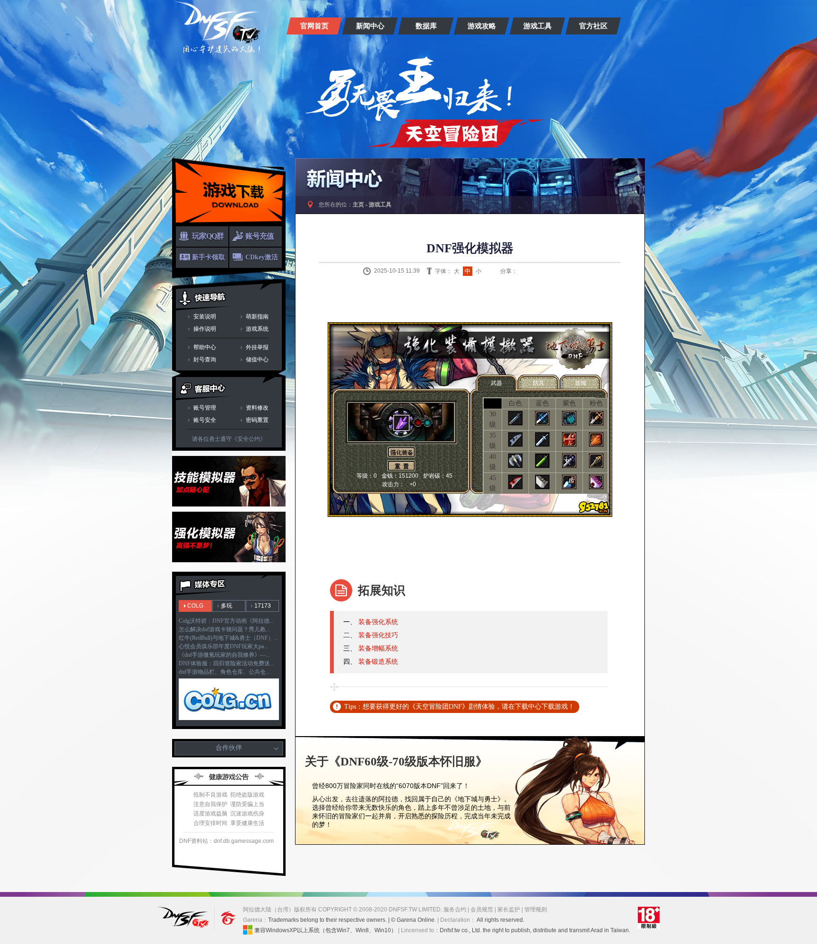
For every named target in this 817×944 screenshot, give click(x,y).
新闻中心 (370, 26)
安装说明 (204, 316)
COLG (195, 605)
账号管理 (204, 407)
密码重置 (257, 420)
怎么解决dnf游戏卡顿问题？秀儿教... (224, 629)
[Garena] (223, 918)
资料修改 (257, 407)
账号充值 (259, 236)
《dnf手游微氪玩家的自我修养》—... (224, 655)
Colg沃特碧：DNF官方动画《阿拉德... (226, 621)
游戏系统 (257, 329)
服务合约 (454, 909)
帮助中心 (204, 347)
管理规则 (535, 909)
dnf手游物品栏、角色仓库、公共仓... (224, 672)
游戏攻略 (482, 26)
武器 (496, 383)
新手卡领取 (208, 257)
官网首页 (314, 26)
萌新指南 (257, 316)
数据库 (426, 26)
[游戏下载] (229, 192)
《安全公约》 (249, 439)
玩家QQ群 (208, 236)
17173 (262, 605)
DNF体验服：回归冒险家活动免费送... (226, 663)
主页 (358, 204)
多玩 (226, 605)
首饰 (580, 383)
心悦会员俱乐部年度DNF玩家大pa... (223, 646)
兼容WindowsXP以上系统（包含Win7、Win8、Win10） (325, 930)
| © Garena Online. (412, 920)
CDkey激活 (261, 257)
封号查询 (204, 359)
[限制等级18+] (648, 918)
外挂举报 (257, 347)
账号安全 (204, 420)
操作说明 (204, 329)
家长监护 (508, 909)
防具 (538, 383)
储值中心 (257, 359)
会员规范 (481, 909)
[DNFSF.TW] (184, 918)
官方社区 (593, 26)
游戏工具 (537, 26)
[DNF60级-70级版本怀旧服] (221, 27)
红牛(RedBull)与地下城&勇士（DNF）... (228, 638)
